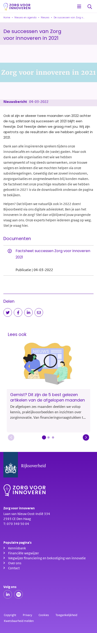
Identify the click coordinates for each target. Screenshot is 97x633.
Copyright (10, 615)
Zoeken (90, 6)
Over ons (14, 563)
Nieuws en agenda (25, 17)
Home (6, 17)
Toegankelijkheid (66, 615)
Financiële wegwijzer (23, 553)
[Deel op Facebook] (18, 312)
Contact (14, 568)
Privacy (27, 615)
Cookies (44, 615)
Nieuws (45, 17)
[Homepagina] (16, 7)
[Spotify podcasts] (18, 594)
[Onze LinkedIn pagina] (7, 594)
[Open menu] (79, 6)
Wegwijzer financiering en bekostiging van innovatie (47, 558)
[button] (11, 437)
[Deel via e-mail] (39, 312)
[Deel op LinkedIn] (28, 312)
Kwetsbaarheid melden (19, 621)
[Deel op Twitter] (7, 312)
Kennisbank (17, 548)
